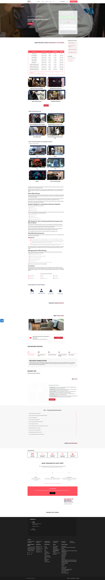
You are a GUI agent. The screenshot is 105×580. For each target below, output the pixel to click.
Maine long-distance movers (71, 46)
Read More (46, 123)
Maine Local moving (71, 42)
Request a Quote (52, 335)
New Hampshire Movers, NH (31, 518)
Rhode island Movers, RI (47, 518)
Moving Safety (63, 541)
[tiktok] (29, 531)
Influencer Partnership (47, 538)
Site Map (46, 531)
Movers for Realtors (63, 548)
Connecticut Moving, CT (39, 518)
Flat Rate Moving (63, 532)
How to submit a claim (47, 530)
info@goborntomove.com (35, 503)
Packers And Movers (55, 525)
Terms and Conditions (47, 532)
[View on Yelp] (46, 392)
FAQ (53, 1)
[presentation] (28, 55)
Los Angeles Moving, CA (56, 518)
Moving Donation (63, 526)
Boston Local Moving (55, 523)
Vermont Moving (29, 519)
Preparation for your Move (64, 540)
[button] (59, 260)
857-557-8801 (62, 1)
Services (38, 1)
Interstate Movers (55, 524)
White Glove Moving (63, 523)
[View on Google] (29, 392)
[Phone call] (103, 576)
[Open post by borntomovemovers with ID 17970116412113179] (45, 459)
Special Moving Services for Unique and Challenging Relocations (56, 527)
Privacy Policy (46, 525)
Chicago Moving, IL (63, 518)
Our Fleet (62, 542)
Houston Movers (63, 519)
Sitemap (68, 555)
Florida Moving (37, 519)
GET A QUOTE (30, 23)
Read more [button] (32, 397)
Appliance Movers (63, 533)
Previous (74, 473)
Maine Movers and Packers (72, 52)
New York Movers (55, 519)
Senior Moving (63, 534)
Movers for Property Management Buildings (66, 546)
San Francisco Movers (72, 519)
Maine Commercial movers (72, 49)
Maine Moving (71, 518)
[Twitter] (29, 530)
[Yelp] (32, 530)
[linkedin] (31, 531)
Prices (43, 1)
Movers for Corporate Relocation (65, 547)
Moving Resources (47, 536)
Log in (67, 1)
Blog (50, 1)
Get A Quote (46, 524)
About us (46, 1)
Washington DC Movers (47, 519)
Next (76, 473)
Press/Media (46, 537)
